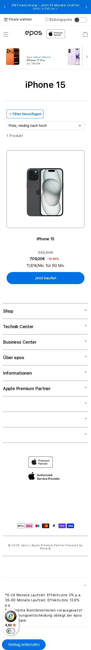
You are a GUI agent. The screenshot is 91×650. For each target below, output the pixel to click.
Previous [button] (4, 7)
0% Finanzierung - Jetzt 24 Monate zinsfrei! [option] (46, 7)
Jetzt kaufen (45, 278)
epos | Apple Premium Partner (43, 545)
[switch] (10, 631)
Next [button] (86, 7)
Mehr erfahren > (45, 8)
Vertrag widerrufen (24, 644)
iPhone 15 (45, 239)
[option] (32, 56)
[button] (6, 34)
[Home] (34, 33)
